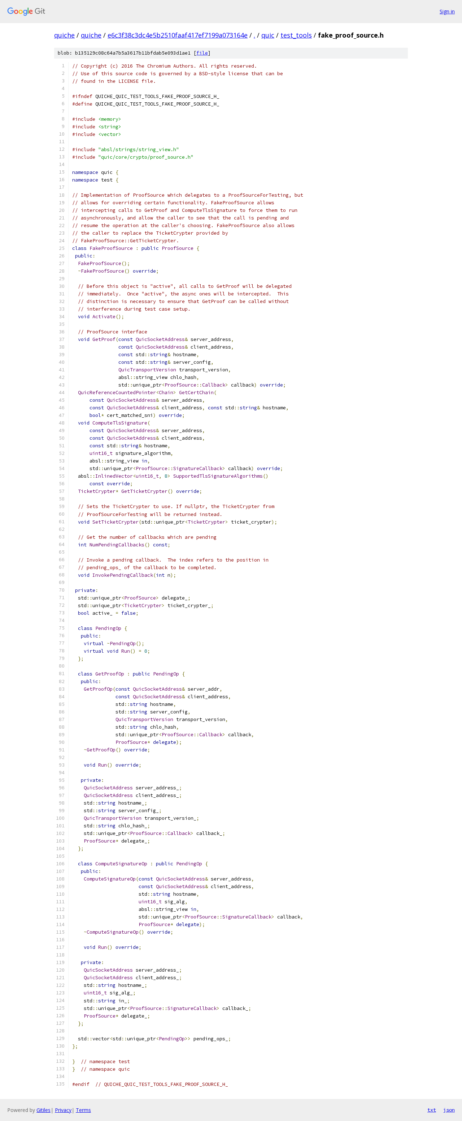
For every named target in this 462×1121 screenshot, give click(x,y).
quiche (64, 35)
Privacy (63, 1110)
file (202, 53)
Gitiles (43, 1110)
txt (431, 1110)
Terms (83, 1110)
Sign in (447, 11)
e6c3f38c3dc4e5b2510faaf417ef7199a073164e (178, 35)
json (449, 1110)
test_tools (296, 35)
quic (267, 35)
